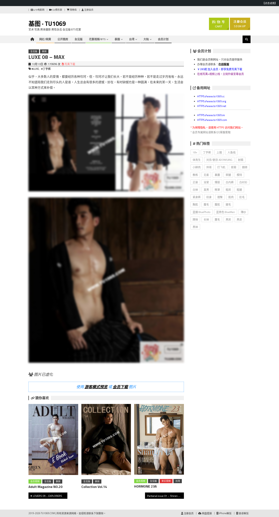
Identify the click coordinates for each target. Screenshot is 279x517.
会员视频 (34, 481)
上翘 (219, 152)
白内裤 (230, 182)
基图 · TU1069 (47, 23)
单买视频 (166, 481)
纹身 (209, 197)
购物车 (73, 10)
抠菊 (233, 167)
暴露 (217, 175)
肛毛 (242, 197)
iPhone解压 (225, 513)
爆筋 (217, 182)
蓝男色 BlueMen (225, 212)
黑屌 (228, 219)
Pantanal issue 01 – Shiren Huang (165, 496)
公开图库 (63, 39)
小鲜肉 (197, 167)
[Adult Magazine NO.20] (53, 440)
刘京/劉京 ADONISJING (219, 160)
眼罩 (217, 190)
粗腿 (239, 190)
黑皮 (239, 219)
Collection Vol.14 (94, 486)
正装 (195, 182)
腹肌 (217, 204)
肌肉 (231, 197)
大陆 (146, 39)
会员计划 (163, 39)
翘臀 (220, 197)
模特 (239, 175)
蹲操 (195, 219)
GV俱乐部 (57, 10)
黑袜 (195, 227)
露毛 (217, 219)
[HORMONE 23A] (159, 440)
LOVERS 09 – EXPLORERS (47, 496)
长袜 (206, 219)
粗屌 (228, 190)
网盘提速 (206, 513)
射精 (240, 160)
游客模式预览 (96, 387)
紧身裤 (197, 197)
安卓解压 (243, 513)
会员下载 (120, 387)
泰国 (117, 39)
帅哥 (209, 167)
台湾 (131, 39)
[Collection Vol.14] (106, 440)
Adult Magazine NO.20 (45, 486)
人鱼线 (232, 152)
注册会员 (88, 10)
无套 (206, 175)
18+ (195, 152)
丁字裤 (207, 152)
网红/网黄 (45, 39)
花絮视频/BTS (97, 39)
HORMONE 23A (145, 486)
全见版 (79, 39)
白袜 (195, 190)
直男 (206, 190)
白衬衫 (243, 182)
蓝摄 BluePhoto (201, 212)
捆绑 (244, 167)
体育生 (197, 160)
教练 (195, 175)
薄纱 (243, 212)
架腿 (228, 175)
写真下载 (69, 64)
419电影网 (38, 10)
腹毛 (206, 204)
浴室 (206, 182)
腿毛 (228, 204)
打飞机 (221, 167)
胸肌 (195, 204)
